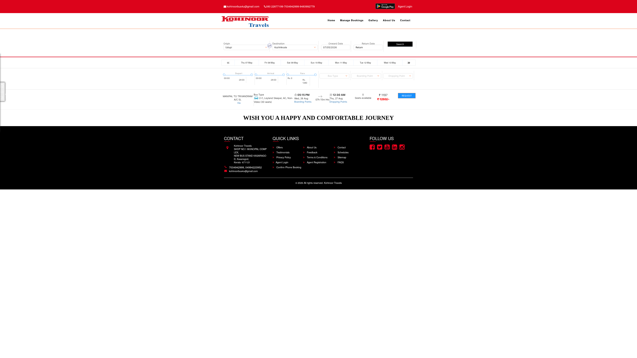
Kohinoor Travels (333, 182)
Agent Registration (316, 162)
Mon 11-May (341, 62)
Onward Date (335, 43)
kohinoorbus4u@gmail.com (242, 6)
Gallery (373, 20)
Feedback (311, 152)
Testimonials (282, 152)
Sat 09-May (292, 62)
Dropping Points (338, 101)
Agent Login (405, 6)
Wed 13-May (390, 62)
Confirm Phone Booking (288, 167)
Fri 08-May (270, 62)
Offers (279, 147)
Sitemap (341, 157)
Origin (226, 43)
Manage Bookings (351, 20)
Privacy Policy (283, 157)
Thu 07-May (246, 62)
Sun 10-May (316, 62)
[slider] (224, 74)
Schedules (343, 152)
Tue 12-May (365, 62)
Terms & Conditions (316, 157)
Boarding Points (302, 101)
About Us (389, 20)
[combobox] (334, 75)
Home (331, 20)
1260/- (383, 99)
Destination (278, 43)
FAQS (340, 162)
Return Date (368, 43)
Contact (405, 20)
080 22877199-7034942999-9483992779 (290, 6)
